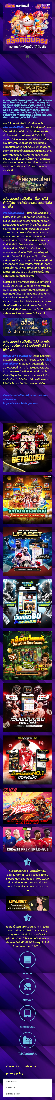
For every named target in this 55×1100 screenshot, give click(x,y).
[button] (27, 56)
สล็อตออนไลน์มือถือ (13, 213)
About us (30, 1066)
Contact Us (12, 1066)
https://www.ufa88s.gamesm (20, 403)
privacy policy (14, 1073)
